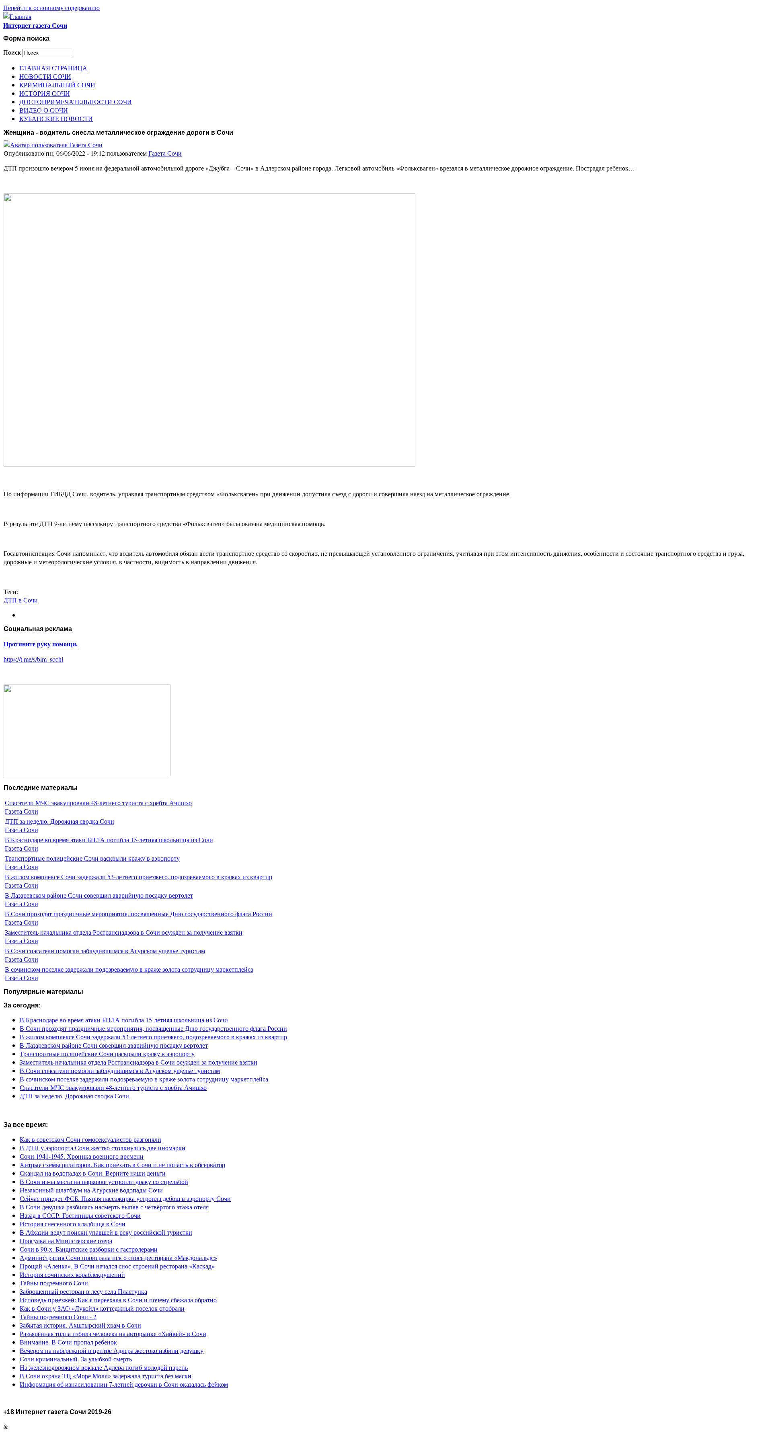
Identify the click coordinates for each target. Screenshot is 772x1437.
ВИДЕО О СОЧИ (43, 110)
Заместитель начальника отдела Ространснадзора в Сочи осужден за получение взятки (123, 932)
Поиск (13, 52)
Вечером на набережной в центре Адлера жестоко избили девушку (111, 1350)
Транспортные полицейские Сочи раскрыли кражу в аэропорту (92, 858)
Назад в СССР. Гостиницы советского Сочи (80, 1215)
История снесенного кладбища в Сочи (72, 1223)
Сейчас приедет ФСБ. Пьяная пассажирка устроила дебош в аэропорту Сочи (125, 1198)
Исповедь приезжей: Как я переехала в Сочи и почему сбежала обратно (118, 1299)
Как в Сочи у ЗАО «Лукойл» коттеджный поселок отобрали (102, 1308)
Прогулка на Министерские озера (66, 1240)
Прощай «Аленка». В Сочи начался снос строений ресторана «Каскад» (117, 1266)
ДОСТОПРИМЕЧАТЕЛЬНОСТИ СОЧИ (75, 101)
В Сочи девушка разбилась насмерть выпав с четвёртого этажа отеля (114, 1207)
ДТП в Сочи (21, 600)
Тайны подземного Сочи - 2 (58, 1316)
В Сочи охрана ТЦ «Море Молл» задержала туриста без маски (105, 1375)
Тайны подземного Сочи (54, 1283)
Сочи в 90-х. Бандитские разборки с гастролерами (89, 1249)
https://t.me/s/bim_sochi (33, 659)
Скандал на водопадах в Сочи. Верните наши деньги (93, 1173)
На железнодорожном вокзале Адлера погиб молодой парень (104, 1367)
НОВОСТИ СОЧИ (45, 76)
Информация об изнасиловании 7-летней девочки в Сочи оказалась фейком (124, 1384)
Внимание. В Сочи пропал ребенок (68, 1342)
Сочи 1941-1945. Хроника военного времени (82, 1156)
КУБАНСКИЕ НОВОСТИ (56, 118)
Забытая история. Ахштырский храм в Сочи (80, 1325)
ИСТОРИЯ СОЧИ (44, 93)
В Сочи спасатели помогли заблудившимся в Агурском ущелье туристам (105, 950)
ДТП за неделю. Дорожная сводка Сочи (59, 821)
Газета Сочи (165, 153)
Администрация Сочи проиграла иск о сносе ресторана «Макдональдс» (118, 1257)
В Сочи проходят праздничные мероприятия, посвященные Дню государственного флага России (138, 913)
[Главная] (17, 16)
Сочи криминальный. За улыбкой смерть (76, 1359)
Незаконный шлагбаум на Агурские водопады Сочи (91, 1190)
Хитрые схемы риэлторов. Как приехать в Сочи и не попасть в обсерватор (122, 1164)
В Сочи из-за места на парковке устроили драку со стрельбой (104, 1181)
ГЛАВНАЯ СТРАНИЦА (53, 68)
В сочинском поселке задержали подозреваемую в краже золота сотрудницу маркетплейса (129, 969)
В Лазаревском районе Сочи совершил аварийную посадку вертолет (99, 895)
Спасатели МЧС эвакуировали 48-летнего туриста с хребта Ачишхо (98, 802)
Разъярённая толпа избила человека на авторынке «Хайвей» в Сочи (113, 1333)
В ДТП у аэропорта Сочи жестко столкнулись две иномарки (102, 1147)
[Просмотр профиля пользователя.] (53, 144)
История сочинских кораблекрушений (72, 1274)
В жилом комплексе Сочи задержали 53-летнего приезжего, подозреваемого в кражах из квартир (138, 876)
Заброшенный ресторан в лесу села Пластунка (83, 1291)
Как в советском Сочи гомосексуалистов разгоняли (90, 1139)
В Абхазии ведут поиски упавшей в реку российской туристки (106, 1232)
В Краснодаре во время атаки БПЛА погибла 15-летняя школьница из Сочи (109, 839)
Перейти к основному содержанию (51, 7)
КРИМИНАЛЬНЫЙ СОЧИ (57, 84)
